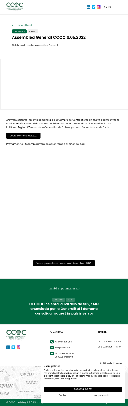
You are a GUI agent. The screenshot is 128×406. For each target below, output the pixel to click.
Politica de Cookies (111, 363)
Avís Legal (23, 402)
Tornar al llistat (24, 25)
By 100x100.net (112, 402)
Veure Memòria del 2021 (23, 135)
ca (105, 7)
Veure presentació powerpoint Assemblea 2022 (64, 263)
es (109, 7)
